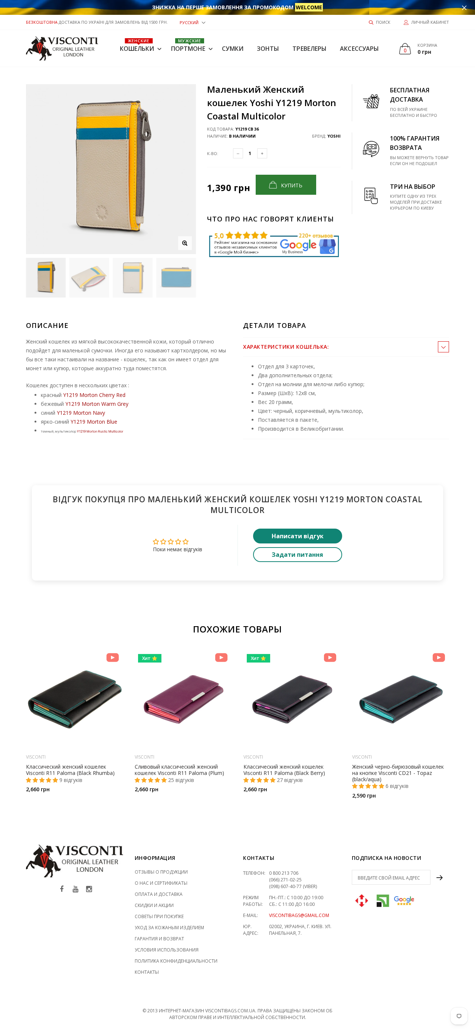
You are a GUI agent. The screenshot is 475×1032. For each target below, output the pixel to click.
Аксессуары (359, 49)
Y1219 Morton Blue (94, 421)
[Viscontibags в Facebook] (62, 889)
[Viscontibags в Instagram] (89, 889)
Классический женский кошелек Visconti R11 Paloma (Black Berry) (284, 769)
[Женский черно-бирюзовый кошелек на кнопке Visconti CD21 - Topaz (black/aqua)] (401, 699)
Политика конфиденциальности (176, 961)
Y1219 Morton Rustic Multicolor (100, 431)
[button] (192, 22)
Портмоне (188, 45)
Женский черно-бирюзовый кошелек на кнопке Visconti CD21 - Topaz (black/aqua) (398, 773)
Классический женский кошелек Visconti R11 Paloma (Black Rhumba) (70, 769)
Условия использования (167, 950)
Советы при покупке (159, 916)
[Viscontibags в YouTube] (75, 889)
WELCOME (309, 7)
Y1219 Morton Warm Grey (96, 403)
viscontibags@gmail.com (299, 915)
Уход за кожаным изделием (169, 927)
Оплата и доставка (159, 894)
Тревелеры (309, 49)
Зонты (268, 49)
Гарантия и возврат (159, 939)
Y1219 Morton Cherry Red (94, 394)
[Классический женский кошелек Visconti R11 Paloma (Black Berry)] (292, 699)
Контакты (147, 972)
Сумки (232, 49)
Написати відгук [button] (298, 536)
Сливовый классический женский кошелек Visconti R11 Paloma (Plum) (179, 769)
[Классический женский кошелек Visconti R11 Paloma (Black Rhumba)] (75, 699)
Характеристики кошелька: (286, 346)
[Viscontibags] (62, 48)
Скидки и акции (154, 905)
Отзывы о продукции (161, 872)
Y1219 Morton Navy (81, 412)
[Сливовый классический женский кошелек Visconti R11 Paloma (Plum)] (183, 699)
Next (465, 721)
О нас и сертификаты (161, 883)
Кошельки (137, 45)
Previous (10, 721)
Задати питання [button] (297, 554)
